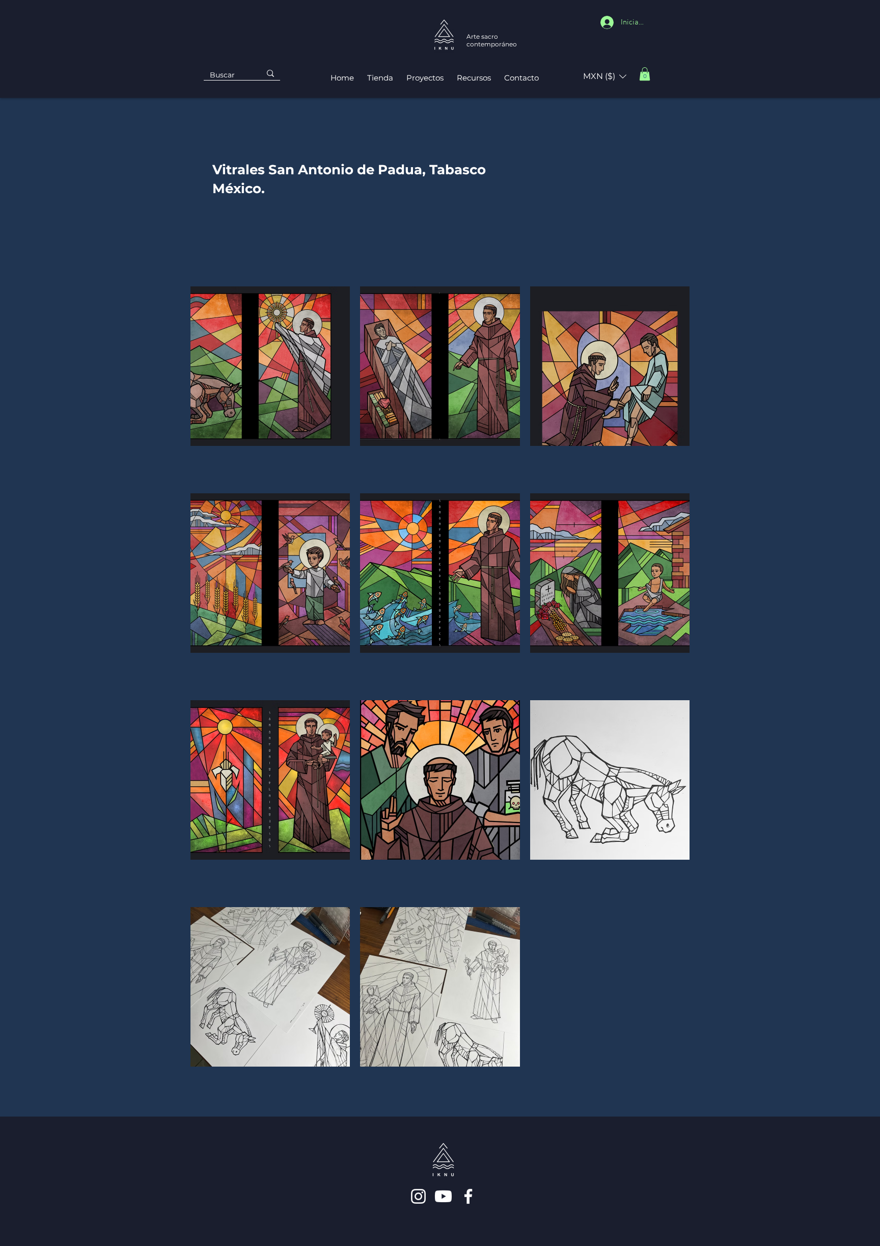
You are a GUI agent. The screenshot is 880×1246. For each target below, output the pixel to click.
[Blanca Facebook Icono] (468, 1196)
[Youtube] (443, 1196)
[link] (644, 74)
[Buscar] (270, 73)
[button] (604, 76)
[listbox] (604, 76)
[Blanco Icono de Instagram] (418, 1196)
